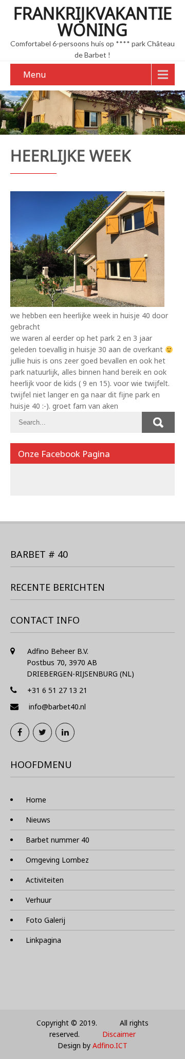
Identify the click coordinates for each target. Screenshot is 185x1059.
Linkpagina (43, 940)
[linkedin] (65, 732)
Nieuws (38, 820)
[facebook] (19, 732)
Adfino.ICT (109, 1045)
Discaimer (119, 1034)
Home (36, 800)
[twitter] (42, 732)
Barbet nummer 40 (57, 840)
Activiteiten (45, 880)
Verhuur (38, 900)
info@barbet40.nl (57, 706)
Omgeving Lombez (57, 860)
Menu (34, 74)
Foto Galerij (45, 920)
